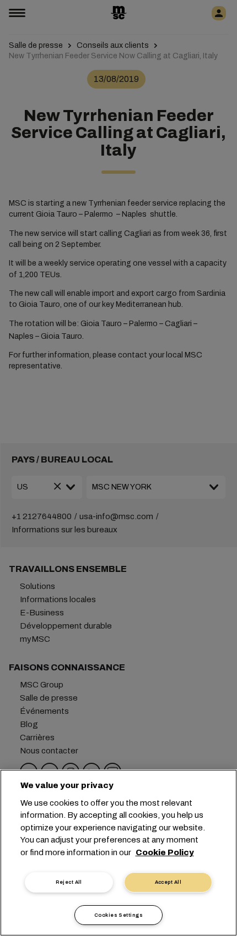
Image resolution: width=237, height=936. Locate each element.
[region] (118, 852)
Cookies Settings (118, 915)
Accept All (168, 882)
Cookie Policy (165, 852)
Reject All (69, 882)
